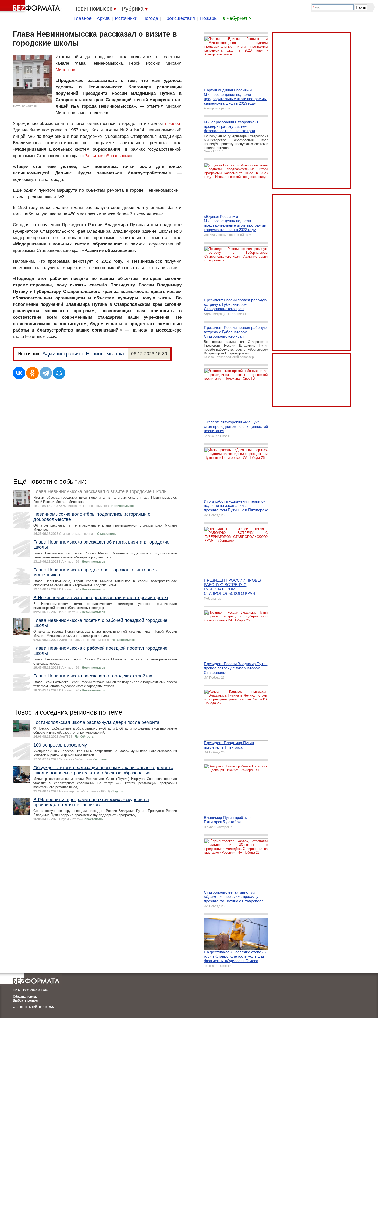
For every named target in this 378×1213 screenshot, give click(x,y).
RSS (51, 1007)
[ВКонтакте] (19, 373)
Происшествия (179, 18)
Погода (150, 18)
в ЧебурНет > (237, 18)
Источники (126, 18)
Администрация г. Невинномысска (83, 354)
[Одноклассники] (32, 373)
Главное (83, 18)
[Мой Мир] (59, 373)
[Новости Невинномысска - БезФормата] (31, 6)
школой (172, 123)
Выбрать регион (25, 1000)
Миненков (65, 69)
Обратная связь (25, 996)
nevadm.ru (29, 106)
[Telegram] (46, 373)
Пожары (209, 18)
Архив (103, 18)
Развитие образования (107, 155)
